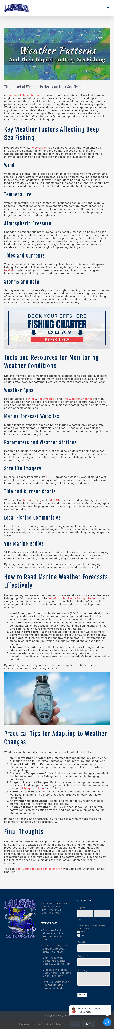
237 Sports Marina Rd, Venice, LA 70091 (55, 905)
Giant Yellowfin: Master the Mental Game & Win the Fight (56, 960)
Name (81, 907)
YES (82, 932)
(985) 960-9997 (51, 912)
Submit (82, 995)
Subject (82, 956)
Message (83, 970)
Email (81, 942)
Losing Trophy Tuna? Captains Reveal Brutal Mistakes (56, 948)
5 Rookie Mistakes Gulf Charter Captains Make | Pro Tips (56, 972)
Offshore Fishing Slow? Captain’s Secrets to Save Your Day (56, 935)
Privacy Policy (63, 1016)
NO (82, 935)
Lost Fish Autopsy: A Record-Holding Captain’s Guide (56, 984)
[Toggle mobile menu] (108, 8)
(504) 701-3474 (51, 909)
